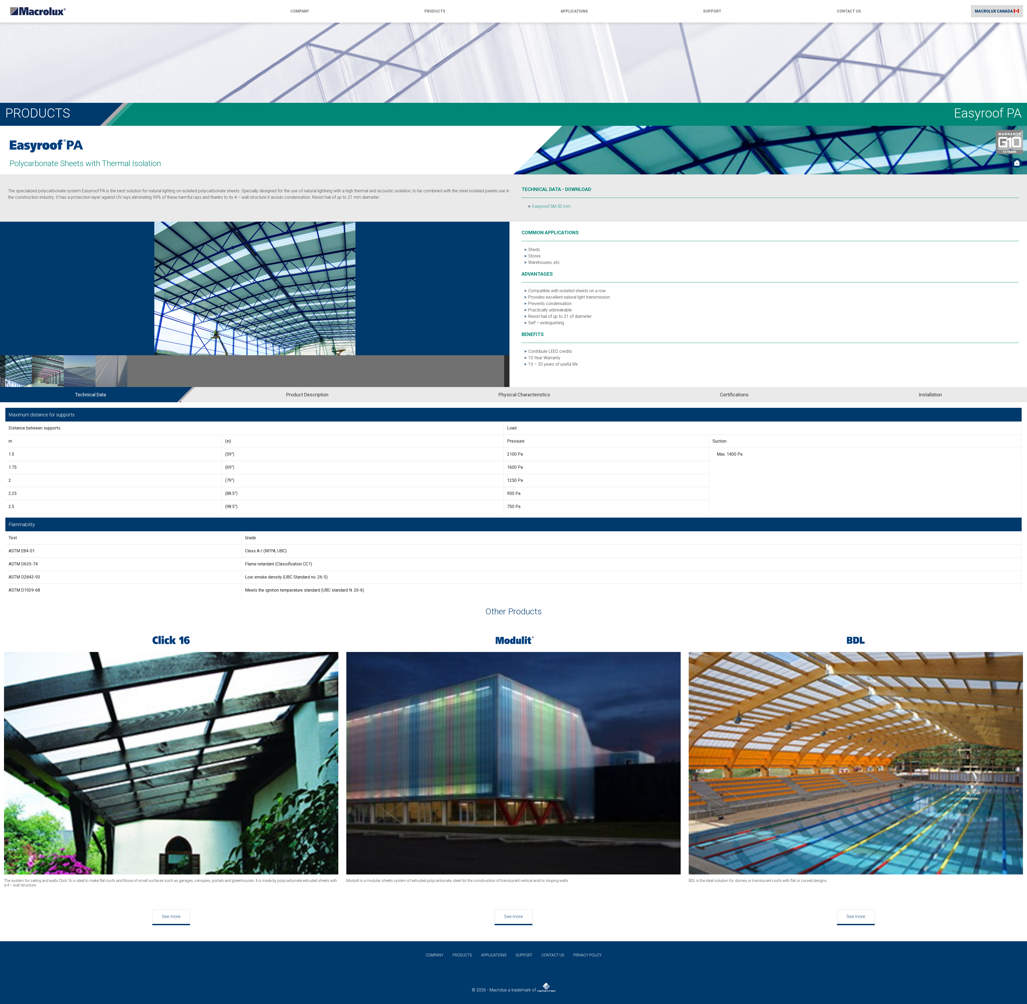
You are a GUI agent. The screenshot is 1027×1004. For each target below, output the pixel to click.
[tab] (100, 394)
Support (712, 11)
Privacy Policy (587, 955)
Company (299, 11)
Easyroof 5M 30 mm (551, 206)
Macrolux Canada (994, 11)
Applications (574, 11)
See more (171, 916)
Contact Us (849, 11)
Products (434, 11)
